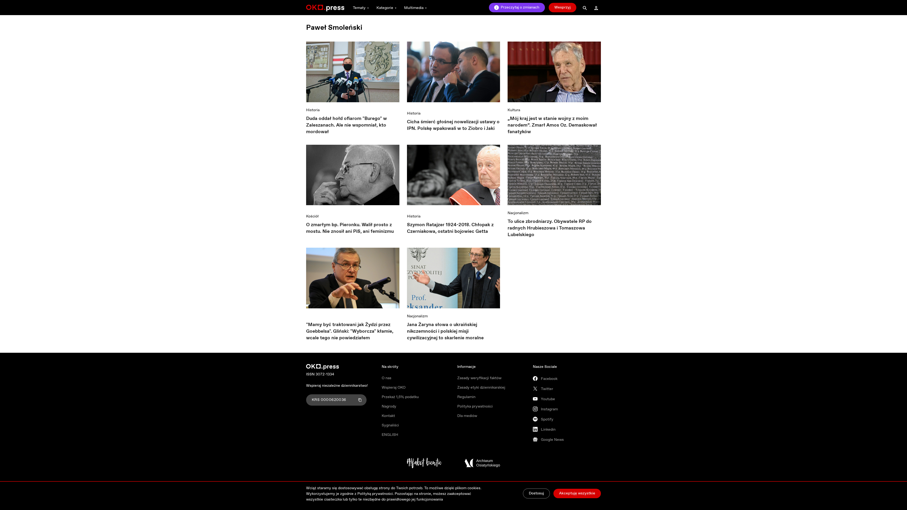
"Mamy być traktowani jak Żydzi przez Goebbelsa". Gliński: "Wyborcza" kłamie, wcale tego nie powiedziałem (349, 331)
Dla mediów (467, 415)
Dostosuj (536, 493)
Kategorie (384, 7)
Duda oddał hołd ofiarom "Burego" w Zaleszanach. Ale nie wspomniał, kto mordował (346, 125)
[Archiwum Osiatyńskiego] (482, 463)
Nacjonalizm (518, 213)
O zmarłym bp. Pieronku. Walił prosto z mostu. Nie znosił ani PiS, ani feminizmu (350, 228)
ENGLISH (390, 434)
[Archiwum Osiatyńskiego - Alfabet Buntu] (424, 463)
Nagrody (389, 406)
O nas (386, 378)
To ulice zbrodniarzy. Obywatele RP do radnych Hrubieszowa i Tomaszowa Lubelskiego (550, 228)
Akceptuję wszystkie (577, 493)
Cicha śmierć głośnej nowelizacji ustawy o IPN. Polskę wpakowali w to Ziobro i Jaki (453, 125)
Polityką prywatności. (375, 493)
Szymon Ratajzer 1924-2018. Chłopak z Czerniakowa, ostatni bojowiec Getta (450, 228)
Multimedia (414, 7)
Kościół (312, 216)
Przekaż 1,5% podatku (400, 397)
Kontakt (388, 415)
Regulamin (466, 397)
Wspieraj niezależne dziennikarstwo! (337, 385)
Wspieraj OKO (394, 387)
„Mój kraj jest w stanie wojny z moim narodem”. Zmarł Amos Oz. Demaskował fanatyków (552, 125)
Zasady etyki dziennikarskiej (481, 387)
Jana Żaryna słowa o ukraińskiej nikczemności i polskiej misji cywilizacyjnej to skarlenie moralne (445, 331)
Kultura (514, 110)
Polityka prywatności (475, 406)
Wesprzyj (562, 7)
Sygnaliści (390, 425)
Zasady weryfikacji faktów (479, 378)
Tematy (359, 7)
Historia (313, 110)
